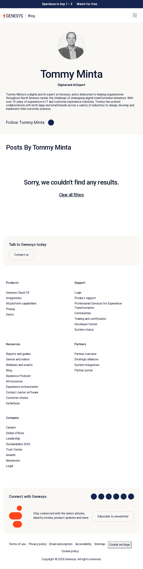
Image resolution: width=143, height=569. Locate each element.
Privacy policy (38, 544)
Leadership (13, 438)
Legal (9, 466)
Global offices (15, 433)
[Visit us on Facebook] (116, 497)
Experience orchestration (22, 387)
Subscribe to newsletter (113, 516)
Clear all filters (71, 194)
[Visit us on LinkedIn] (94, 497)
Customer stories (17, 398)
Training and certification (90, 319)
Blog (9, 370)
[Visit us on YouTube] (124, 497)
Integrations (14, 298)
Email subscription (60, 544)
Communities (82, 313)
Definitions (13, 403)
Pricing (10, 309)
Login (77, 292)
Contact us (21, 254)
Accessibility (83, 544)
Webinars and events (19, 365)
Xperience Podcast (18, 376)
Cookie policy (70, 551)
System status (84, 329)
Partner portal (83, 370)
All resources (14, 381)
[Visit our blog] (131, 497)
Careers (11, 427)
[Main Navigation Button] (135, 15)
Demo (10, 314)
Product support (85, 298)
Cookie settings (119, 544)
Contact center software (22, 392)
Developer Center (85, 324)
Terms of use (17, 544)
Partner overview (85, 354)
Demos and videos (17, 359)
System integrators (86, 365)
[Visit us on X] (109, 497)
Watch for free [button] (87, 4)
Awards (10, 455)
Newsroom (13, 460)
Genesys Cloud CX (17, 292)
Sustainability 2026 (18, 444)
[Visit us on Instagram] (101, 497)
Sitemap (99, 544)
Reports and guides (18, 354)
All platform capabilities (21, 303)
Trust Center (14, 449)
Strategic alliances (86, 359)
